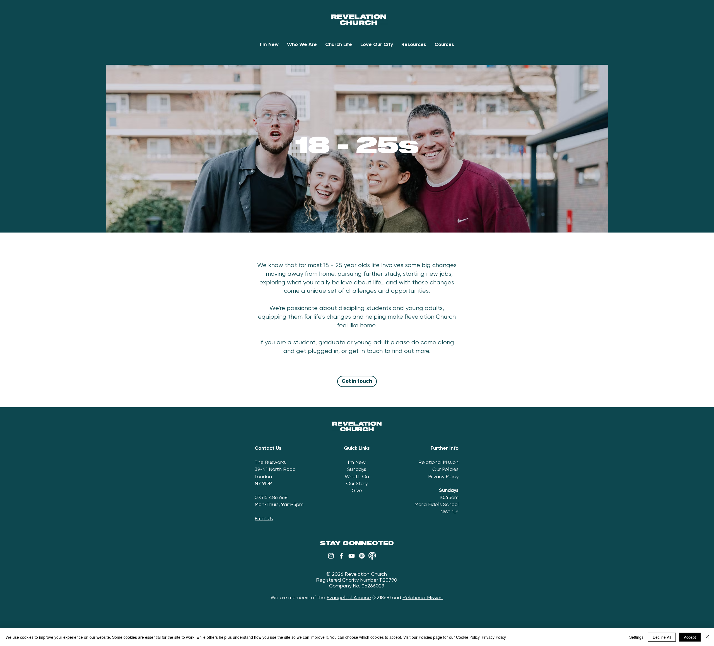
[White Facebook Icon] (341, 556)
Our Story (357, 483)
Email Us (264, 518)
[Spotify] (362, 556)
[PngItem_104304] (372, 556)
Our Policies (445, 469)
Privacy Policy (443, 476)
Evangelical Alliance (349, 597)
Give (357, 490)
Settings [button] (636, 637)
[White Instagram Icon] (331, 556)
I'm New (357, 462)
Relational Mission (438, 462)
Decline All (662, 637)
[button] (302, 44)
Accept (690, 637)
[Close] (707, 637)
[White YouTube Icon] (351, 556)
